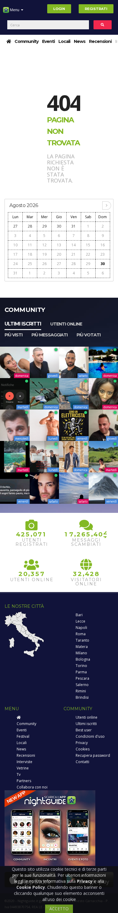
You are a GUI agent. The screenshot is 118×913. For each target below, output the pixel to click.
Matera (82, 646)
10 (15, 245)
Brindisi (82, 697)
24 (15, 263)
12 (44, 245)
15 (88, 245)
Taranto (82, 640)
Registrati (96, 9)
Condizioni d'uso (90, 736)
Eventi (48, 41)
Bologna (83, 659)
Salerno (82, 684)
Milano (81, 653)
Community (26, 41)
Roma (81, 633)
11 (30, 245)
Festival (23, 736)
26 (44, 263)
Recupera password (93, 755)
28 (30, 226)
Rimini (81, 691)
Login (59, 9)
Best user (84, 730)
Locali (64, 41)
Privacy (82, 742)
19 (44, 254)
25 (30, 263)
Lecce (80, 621)
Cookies (83, 749)
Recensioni (100, 41)
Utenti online (66, 324)
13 (59, 245)
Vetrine (23, 768)
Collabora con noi (32, 787)
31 (73, 226)
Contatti (82, 761)
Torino (81, 665)
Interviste (24, 761)
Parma (81, 672)
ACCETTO (59, 908)
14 (73, 245)
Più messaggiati (49, 335)
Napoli (81, 627)
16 (102, 245)
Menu (14, 9)
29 (44, 226)
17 (15, 254)
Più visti (13, 335)
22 (88, 254)
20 (59, 254)
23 (102, 254)
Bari (79, 614)
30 (59, 226)
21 (73, 254)
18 (30, 254)
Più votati (88, 335)
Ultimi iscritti (23, 324)
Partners (24, 780)
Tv (19, 774)
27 (15, 226)
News (79, 41)
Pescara (82, 678)
